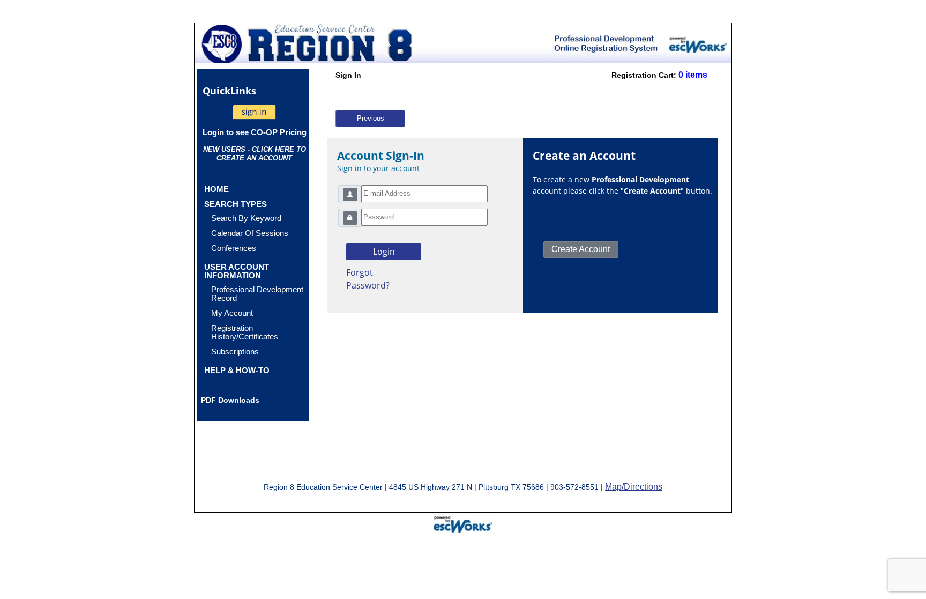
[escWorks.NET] (463, 523)
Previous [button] (370, 118)
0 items (692, 74)
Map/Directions (633, 486)
